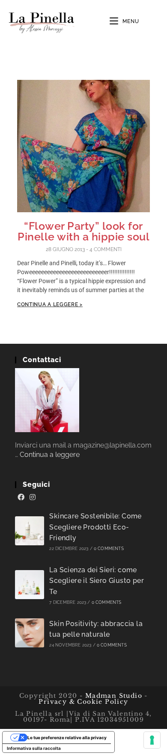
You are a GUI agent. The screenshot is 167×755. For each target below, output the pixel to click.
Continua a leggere (50, 455)
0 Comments (109, 548)
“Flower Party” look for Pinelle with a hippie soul (83, 231)
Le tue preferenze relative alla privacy (67, 737)
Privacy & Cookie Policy (83, 701)
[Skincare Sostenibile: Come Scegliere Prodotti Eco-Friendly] (29, 530)
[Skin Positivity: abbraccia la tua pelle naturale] (29, 632)
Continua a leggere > (50, 304)
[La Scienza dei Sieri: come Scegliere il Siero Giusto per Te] (29, 584)
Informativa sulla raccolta (34, 748)
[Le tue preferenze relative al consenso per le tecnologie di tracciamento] (152, 740)
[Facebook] (21, 497)
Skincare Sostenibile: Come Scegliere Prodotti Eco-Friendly (95, 527)
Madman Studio (112, 695)
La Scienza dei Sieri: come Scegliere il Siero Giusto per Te (96, 581)
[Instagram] (33, 497)
